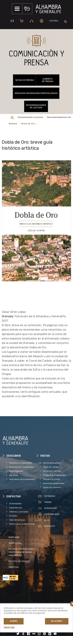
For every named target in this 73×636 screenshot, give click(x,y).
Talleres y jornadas (19, 511)
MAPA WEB (14, 537)
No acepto (56, 621)
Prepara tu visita (51, 479)
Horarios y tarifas (52, 471)
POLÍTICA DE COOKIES (19, 561)
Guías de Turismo (52, 487)
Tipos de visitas (51, 467)
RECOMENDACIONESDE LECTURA (36, 106)
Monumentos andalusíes (21, 467)
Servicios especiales (53, 483)
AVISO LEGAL (15, 543)
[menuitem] (54, 21)
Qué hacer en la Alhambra (22, 479)
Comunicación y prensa (30, 117)
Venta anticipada (51, 463)
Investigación (16, 471)
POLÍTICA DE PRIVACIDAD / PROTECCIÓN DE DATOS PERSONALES (22, 552)
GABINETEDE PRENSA (47, 80)
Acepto (13, 621)
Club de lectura (17, 520)
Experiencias (15, 507)
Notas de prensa (24, 80)
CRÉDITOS (14, 567)
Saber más (9, 627)
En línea (13, 516)
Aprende (13, 475)
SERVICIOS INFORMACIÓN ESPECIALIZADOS (36, 93)
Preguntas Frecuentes (54, 475)
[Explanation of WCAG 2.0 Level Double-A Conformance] (19, 577)
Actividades (15, 503)
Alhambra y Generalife (20, 463)
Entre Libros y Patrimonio (22, 524)
